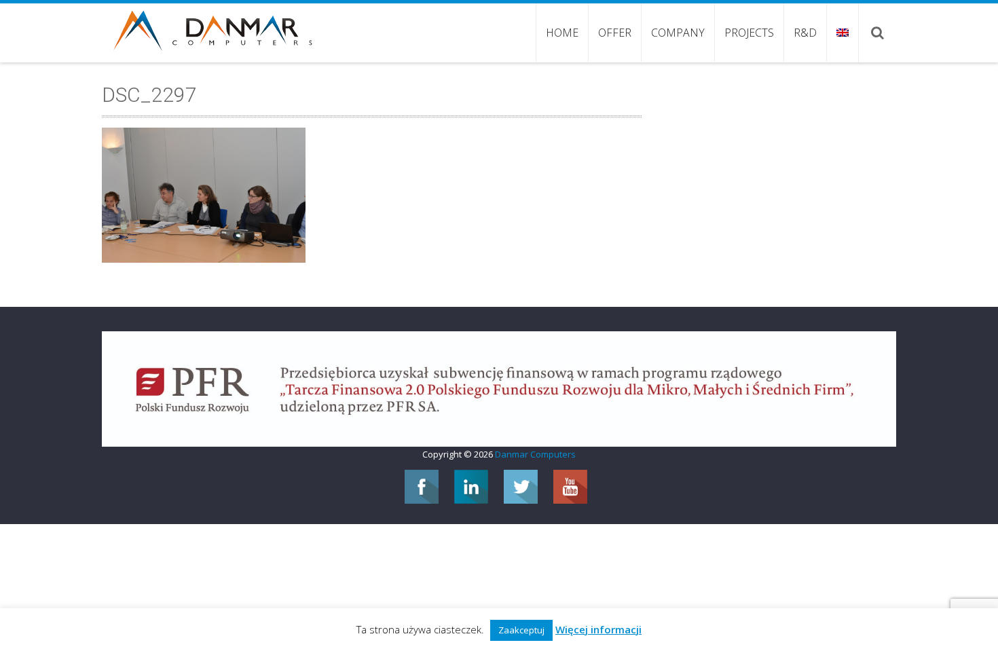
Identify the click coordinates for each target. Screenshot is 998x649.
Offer (614, 32)
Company (678, 32)
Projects (749, 32)
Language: (842, 32)
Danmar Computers (535, 454)
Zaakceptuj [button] (521, 630)
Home (562, 32)
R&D (805, 32)
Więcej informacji (598, 629)
